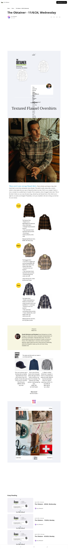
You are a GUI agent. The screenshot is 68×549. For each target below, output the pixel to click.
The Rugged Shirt (26, 260)
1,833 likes (18, 457)
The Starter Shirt (26, 220)
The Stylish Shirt (26, 298)
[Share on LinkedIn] (60, 17)
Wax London (30, 320)
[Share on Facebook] (51, 17)
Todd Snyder (35, 387)
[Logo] (2, 2)
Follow (50, 408)
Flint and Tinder (28, 280)
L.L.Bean (47, 387)
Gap (32, 240)
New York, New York (23, 409)
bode (19, 407)
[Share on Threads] (57, 17)
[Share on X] (54, 17)
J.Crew (21, 385)
